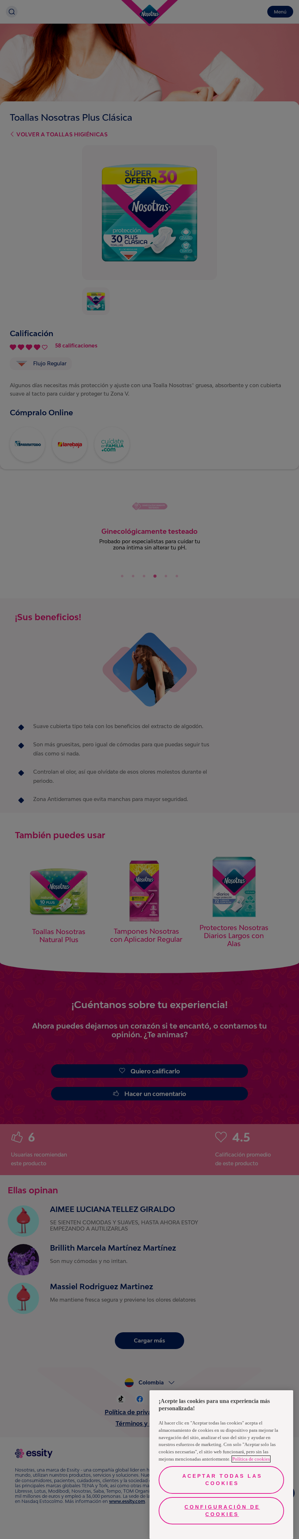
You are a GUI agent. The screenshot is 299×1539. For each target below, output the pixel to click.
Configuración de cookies (222, 1510)
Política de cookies (251, 1459)
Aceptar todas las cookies (222, 1479)
